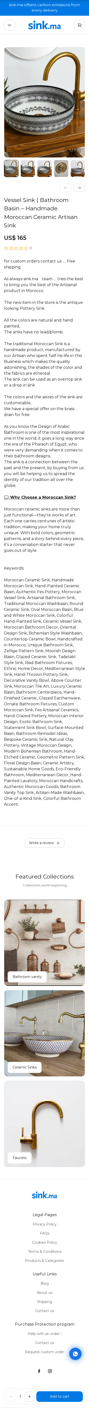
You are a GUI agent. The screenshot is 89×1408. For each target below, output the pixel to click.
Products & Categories (44, 1260)
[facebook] (39, 1371)
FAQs (44, 1233)
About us (44, 1292)
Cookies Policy (44, 1242)
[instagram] (50, 1371)
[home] (44, 25)
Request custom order (44, 1352)
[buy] (59, 1396)
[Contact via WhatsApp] (75, 1355)
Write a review (41, 843)
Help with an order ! (44, 1333)
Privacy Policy (45, 1224)
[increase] (29, 1397)
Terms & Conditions (44, 1251)
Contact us (44, 1311)
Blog (45, 1283)
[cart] (79, 25)
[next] (79, 188)
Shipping (44, 1302)
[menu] (9, 25)
